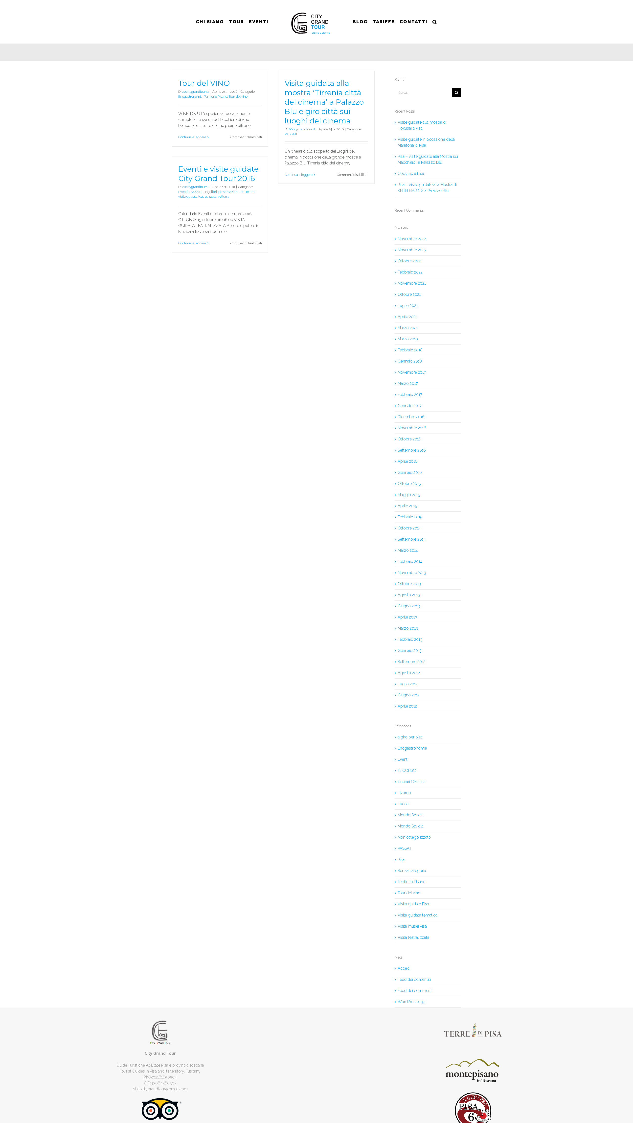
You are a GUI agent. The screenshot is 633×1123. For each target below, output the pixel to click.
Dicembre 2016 (411, 416)
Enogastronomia (190, 96)
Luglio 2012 (408, 684)
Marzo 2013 (408, 628)
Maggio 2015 (409, 494)
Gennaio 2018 (410, 361)
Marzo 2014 (408, 550)
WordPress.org (411, 1001)
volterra (223, 196)
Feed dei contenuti (414, 979)
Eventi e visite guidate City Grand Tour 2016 (218, 173)
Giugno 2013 (409, 606)
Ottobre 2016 (409, 439)
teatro (250, 192)
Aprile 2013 (407, 617)
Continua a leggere (192, 137)
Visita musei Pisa (412, 926)
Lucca (403, 804)
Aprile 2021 (407, 316)
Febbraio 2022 (410, 272)
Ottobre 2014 (409, 528)
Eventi (182, 192)
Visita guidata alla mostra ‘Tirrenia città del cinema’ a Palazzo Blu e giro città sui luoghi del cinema (324, 102)
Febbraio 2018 (410, 350)
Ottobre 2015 (409, 483)
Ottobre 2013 (409, 583)
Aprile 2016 (407, 461)
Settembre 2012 (411, 661)
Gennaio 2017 (410, 405)
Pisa (401, 859)
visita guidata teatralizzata (197, 196)
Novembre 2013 (412, 572)
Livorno (404, 792)
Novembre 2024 (412, 238)
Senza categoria (412, 870)
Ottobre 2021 (409, 294)
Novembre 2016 (412, 428)
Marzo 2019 (408, 339)
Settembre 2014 (412, 539)
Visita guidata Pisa (413, 904)
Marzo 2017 (408, 383)
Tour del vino (238, 96)
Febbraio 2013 (410, 639)
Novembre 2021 (412, 283)
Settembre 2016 (412, 450)
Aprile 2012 (407, 706)
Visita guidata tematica (417, 915)
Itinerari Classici (411, 781)
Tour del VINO (204, 83)
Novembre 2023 (412, 250)
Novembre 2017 (412, 372)
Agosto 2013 (409, 595)
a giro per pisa (410, 737)
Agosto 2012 (409, 672)
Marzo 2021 (408, 327)
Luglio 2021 (408, 305)
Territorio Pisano (215, 96)
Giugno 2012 (409, 695)
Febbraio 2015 (410, 517)
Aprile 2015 (407, 506)
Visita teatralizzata (413, 937)
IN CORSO (407, 770)
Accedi (404, 968)
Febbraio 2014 (410, 561)
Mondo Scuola (411, 815)
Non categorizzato (414, 837)
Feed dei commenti (415, 990)
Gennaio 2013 (410, 650)
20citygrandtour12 (195, 91)
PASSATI (291, 134)
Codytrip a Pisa (411, 173)
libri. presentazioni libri (228, 192)
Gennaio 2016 (410, 472)
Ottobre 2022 (409, 261)
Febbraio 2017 (410, 394)
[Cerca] (432, 21)
